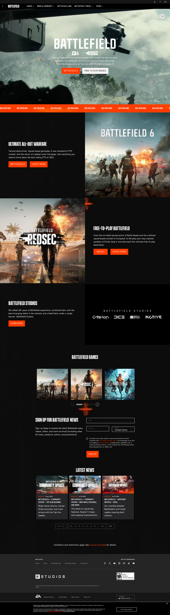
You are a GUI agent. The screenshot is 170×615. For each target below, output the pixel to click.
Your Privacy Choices (127, 609)
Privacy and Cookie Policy (55, 611)
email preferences (104, 442)
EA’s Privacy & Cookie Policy (107, 440)
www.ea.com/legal (97, 545)
